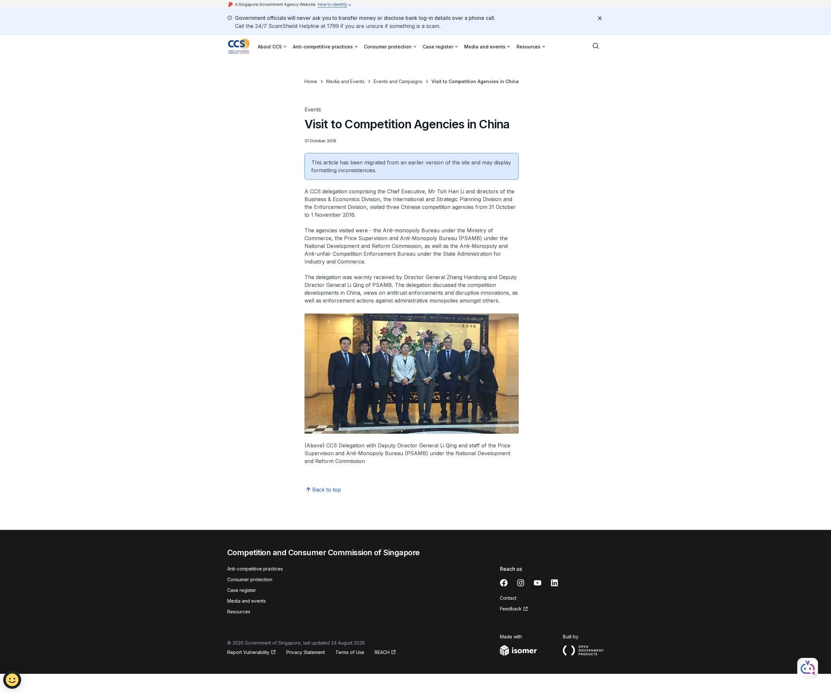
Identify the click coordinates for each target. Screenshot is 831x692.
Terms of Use (349, 652)
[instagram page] (521, 583)
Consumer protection (249, 579)
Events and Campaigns (398, 81)
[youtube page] (537, 583)
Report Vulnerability (248, 652)
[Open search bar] (596, 46)
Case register (241, 590)
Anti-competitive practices (255, 568)
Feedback (511, 608)
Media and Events (345, 81)
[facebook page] (504, 583)
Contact (508, 598)
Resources (238, 611)
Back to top (326, 489)
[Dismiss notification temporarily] (600, 18)
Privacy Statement (305, 652)
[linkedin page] (554, 583)
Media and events (246, 601)
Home (310, 81)
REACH (382, 652)
